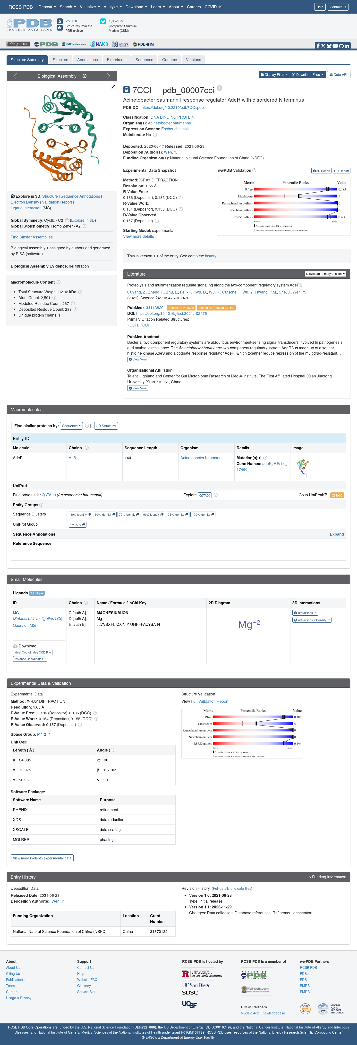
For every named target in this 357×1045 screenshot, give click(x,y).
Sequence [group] (70, 425)
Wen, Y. (170, 152)
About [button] (174, 6)
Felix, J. (186, 292)
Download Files (308, 74)
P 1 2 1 (44, 734)
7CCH (132, 325)
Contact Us (85, 967)
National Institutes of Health (140, 1032)
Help (319, 6)
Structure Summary (27, 59)
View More (139, 359)
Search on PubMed (181, 307)
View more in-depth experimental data (42, 858)
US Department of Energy (184, 1027)
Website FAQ (87, 979)
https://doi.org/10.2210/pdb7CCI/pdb (173, 107)
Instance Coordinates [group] (29, 659)
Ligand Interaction (26, 208)
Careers (194, 6)
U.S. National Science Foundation (106, 1027)
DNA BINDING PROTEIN (173, 117)
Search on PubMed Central (216, 307)
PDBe (304, 973)
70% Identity (127, 514)
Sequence (144, 59)
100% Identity (201, 514)
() (37, 618)
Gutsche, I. (231, 292)
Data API (340, 74)
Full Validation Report (209, 701)
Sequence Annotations (80, 196)
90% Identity (151, 514)
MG (16, 612)
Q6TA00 (49, 495)
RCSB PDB (20, 6)
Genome (169, 59)
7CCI (144, 325)
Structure (60, 59)
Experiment (117, 59)
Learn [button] (156, 6)
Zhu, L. (172, 292)
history (210, 256)
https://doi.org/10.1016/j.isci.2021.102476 (171, 313)
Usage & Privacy (18, 997)
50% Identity (103, 514)
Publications (15, 979)
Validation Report (57, 202)
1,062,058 (116, 21)
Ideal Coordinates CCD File (33, 652)
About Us (13, 967)
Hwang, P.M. (266, 292)
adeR (267, 463)
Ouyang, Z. (136, 292)
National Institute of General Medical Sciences (72, 1032)
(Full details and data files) (232, 888)
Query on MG (24, 625)
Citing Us (13, 973)
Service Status (88, 991)
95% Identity (176, 514)
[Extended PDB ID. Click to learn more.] (219, 87)
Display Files (274, 74)
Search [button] (66, 6)
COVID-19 (213, 6)
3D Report (323, 171)
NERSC (149, 1037)
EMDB (305, 991)
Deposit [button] (46, 6)
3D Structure (106, 425)
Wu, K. (214, 292)
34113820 (154, 307)
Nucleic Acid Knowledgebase (263, 1013)
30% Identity (78, 514)
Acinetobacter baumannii (169, 123)
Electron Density (25, 202)
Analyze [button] (111, 6)
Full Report (341, 171)
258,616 (72, 21)
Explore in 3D (83, 220)
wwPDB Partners (314, 961)
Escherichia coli (175, 128)
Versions (193, 59)
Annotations (87, 59)
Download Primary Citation (324, 273)
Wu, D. (201, 292)
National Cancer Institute (264, 1027)
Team (10, 985)
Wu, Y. (247, 292)
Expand (337, 534)
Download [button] (135, 6)
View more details (138, 236)
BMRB (305, 985)
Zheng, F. (156, 292)
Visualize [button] (88, 6)
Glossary (84, 985)
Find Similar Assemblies (32, 237)
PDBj (303, 979)
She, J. (285, 292)
